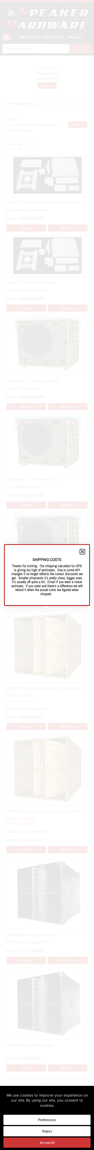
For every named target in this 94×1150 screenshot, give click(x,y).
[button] (82, 551)
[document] (47, 575)
